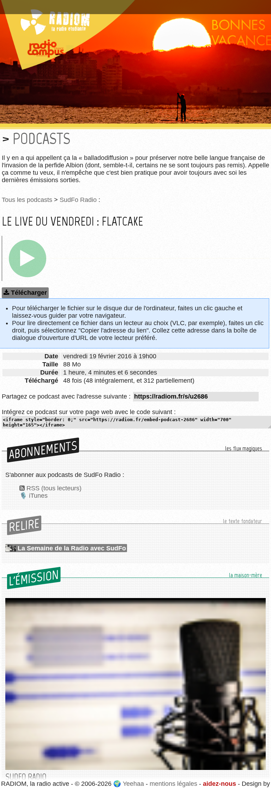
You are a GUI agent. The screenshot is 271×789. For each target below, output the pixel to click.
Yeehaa (133, 783)
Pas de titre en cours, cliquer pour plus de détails (75, 4)
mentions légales (173, 783)
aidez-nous (219, 783)
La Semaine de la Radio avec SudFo (72, 548)
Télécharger (29, 292)
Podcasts (41, 138)
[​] (27, 258)
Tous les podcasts (27, 199)
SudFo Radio (78, 199)
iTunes (38, 495)
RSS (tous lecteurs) (54, 488)
